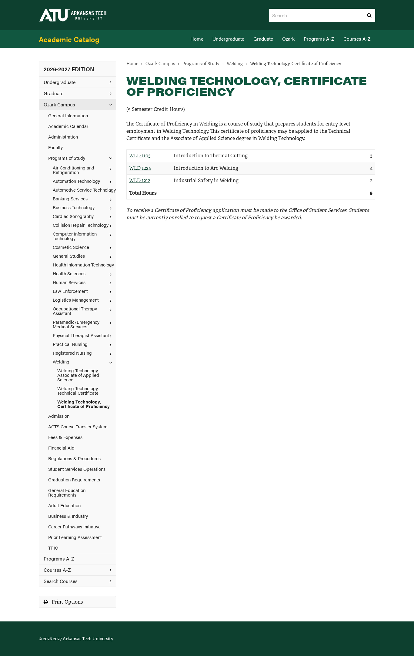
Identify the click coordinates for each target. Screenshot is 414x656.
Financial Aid (61, 447)
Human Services (69, 282)
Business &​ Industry (68, 516)
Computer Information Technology (75, 235)
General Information (68, 115)
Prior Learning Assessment (75, 537)
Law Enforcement (70, 291)
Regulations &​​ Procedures (74, 458)
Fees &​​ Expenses (65, 437)
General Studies (69, 256)
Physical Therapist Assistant (81, 335)
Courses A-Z (357, 38)
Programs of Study (66, 158)
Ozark (288, 38)
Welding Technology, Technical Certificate (77, 390)
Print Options (66, 602)
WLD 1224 (140, 168)
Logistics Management (76, 299)
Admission (58, 416)
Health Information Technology (83, 264)
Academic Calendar (68, 126)
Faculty (55, 147)
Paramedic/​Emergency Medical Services (76, 324)
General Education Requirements (66, 492)
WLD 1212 (139, 180)
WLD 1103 (140, 155)
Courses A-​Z (57, 569)
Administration (63, 136)
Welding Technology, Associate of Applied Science (78, 375)
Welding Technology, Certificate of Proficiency (83, 403)
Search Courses (61, 580)
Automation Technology (76, 181)
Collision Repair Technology (81, 225)
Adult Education (64, 505)
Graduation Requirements (74, 479)
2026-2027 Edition (69, 69)
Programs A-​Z (59, 558)
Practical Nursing (70, 344)
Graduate (263, 38)
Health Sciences (69, 273)
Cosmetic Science (71, 247)
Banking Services (70, 198)
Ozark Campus (59, 104)
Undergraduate (228, 38)
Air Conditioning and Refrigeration (73, 169)
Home (196, 38)
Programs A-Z (319, 38)
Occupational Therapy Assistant (75, 310)
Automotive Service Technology (84, 189)
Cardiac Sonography (73, 216)
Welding (61, 361)
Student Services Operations (76, 469)
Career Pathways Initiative (74, 526)
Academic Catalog (69, 39)
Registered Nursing (72, 353)
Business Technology (74, 207)
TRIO (53, 547)
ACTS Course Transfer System (78, 426)
